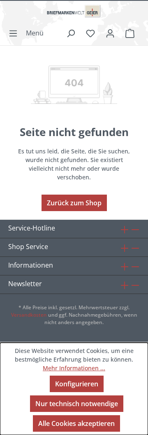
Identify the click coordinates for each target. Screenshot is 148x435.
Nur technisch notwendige (76, 403)
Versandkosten (29, 314)
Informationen (30, 265)
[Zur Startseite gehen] (74, 14)
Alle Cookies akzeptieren (76, 423)
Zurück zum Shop (74, 202)
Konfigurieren (76, 383)
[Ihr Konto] (110, 33)
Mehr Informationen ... (74, 368)
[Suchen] (71, 33)
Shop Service (28, 246)
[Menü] (28, 33)
